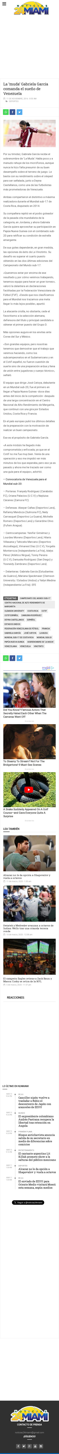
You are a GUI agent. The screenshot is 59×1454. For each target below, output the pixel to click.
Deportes (13, 101)
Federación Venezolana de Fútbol (22, 629)
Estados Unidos (12, 624)
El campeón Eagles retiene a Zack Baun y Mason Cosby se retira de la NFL (27, 980)
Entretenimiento (26, 1150)
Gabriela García (13, 633)
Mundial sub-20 (44, 637)
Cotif (44, 611)
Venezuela (25, 646)
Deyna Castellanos (14, 620)
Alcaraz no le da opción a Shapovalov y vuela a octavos (26, 877)
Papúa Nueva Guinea (14, 642)
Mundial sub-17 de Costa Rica (19, 637)
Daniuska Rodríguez (32, 615)
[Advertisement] (29, 47)
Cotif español (11, 615)
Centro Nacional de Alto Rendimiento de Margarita (25, 605)
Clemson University (14, 611)
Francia (46, 629)
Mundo (21, 1113)
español (31, 620)
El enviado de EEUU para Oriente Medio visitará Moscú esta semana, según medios (37, 1184)
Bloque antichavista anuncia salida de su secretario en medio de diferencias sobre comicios (36, 1139)
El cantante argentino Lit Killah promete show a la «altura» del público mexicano (37, 1156)
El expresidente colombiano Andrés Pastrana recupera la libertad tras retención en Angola (36, 1121)
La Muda (43, 633)
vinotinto (39, 646)
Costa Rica (32, 611)
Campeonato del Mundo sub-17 (35, 598)
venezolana (11, 646)
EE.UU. (21, 1094)
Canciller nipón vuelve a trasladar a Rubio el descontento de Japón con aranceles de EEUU (34, 1102)
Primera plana (25, 1132)
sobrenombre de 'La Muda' (40, 642)
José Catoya (30, 633)
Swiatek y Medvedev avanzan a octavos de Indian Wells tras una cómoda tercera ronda (28, 928)
